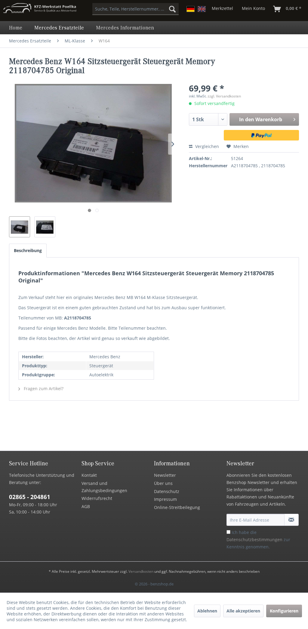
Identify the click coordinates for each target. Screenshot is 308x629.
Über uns (163, 483)
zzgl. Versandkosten (224, 96)
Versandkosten (140, 571)
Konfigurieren (284, 611)
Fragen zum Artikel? (43, 388)
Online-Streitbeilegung (177, 507)
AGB (86, 506)
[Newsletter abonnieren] (291, 520)
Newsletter (165, 475)
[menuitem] (135, 9)
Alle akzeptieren (243, 611)
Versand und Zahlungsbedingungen (104, 486)
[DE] (190, 9)
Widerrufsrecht (97, 498)
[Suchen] (172, 9)
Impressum (165, 499)
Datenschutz (166, 491)
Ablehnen (207, 611)
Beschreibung (28, 250)
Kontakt (89, 475)
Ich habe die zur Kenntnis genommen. (258, 539)
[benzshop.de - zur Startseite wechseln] (39, 10)
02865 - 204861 (29, 497)
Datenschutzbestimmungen (254, 539)
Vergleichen (206, 146)
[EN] (202, 9)
